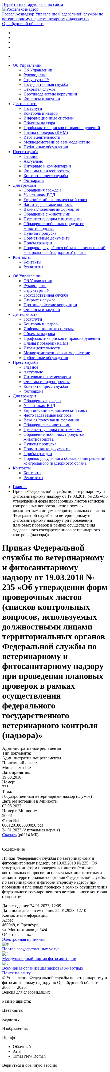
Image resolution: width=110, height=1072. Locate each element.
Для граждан (24, 185)
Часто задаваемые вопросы (48, 204)
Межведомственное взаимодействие (56, 142)
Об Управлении (27, 65)
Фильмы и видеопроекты (46, 171)
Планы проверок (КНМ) (45, 132)
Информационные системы (48, 118)
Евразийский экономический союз (55, 199)
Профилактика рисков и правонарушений (61, 127)
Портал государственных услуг (30, 949)
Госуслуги (32, 108)
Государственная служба (45, 84)
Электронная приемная (23, 939)
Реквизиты (33, 267)
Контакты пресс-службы (45, 175)
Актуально (33, 161)
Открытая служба (39, 89)
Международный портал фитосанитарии (39, 958)
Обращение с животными (46, 214)
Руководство (34, 75)
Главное (30, 156)
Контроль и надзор (40, 113)
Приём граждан (37, 243)
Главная (20, 486)
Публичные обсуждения (45, 147)
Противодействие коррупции (50, 94)
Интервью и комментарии (47, 166)
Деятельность (25, 103)
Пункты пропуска (39, 233)
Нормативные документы (46, 238)
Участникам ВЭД (39, 195)
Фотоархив (33, 180)
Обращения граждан (42, 190)
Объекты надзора (39, 123)
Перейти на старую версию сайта (32, 4)
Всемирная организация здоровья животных (42, 968)
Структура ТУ (36, 79)
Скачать (9, 834)
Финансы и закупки (41, 99)
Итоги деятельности (41, 137)
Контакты (22, 257)
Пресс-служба (25, 151)
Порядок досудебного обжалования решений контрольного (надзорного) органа (64, 250)
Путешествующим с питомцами (52, 219)
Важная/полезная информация (51, 209)
